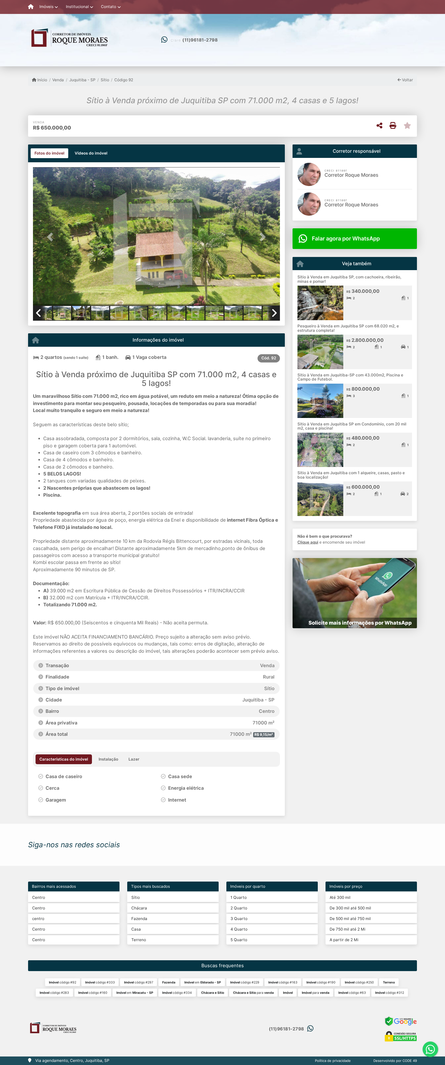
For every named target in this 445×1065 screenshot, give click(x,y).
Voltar (407, 79)
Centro (38, 897)
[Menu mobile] (30, 7)
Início (41, 79)
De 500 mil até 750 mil (350, 918)
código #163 (282, 982)
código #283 (54, 993)
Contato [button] (108, 6)
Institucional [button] (77, 6)
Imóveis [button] (46, 6)
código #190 (321, 982)
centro (38, 918)
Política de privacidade (333, 1061)
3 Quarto (238, 918)
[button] (51, 237)
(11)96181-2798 (200, 40)
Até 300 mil (340, 897)
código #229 (244, 982)
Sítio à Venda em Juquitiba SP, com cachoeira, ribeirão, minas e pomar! (349, 279)
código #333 (100, 982)
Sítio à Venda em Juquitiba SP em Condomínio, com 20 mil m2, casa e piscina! (351, 426)
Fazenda (139, 918)
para (253, 993)
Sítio (105, 79)
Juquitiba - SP (82, 79)
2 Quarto (238, 908)
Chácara (139, 908)
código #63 (352, 993)
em (202, 982)
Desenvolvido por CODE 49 (395, 1061)
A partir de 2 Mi (344, 939)
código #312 (389, 993)
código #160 (92, 993)
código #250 (359, 982)
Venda (58, 79)
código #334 (177, 993)
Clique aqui (307, 542)
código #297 (138, 982)
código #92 (62, 982)
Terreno (138, 939)
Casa (136, 929)
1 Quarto (238, 897)
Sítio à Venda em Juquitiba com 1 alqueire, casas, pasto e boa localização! (351, 475)
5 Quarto (238, 939)
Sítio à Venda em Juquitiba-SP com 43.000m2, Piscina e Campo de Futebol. (350, 377)
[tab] (49, 153)
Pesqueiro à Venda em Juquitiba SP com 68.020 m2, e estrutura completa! (348, 328)
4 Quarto (238, 929)
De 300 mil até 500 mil (350, 908)
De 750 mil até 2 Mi (347, 929)
